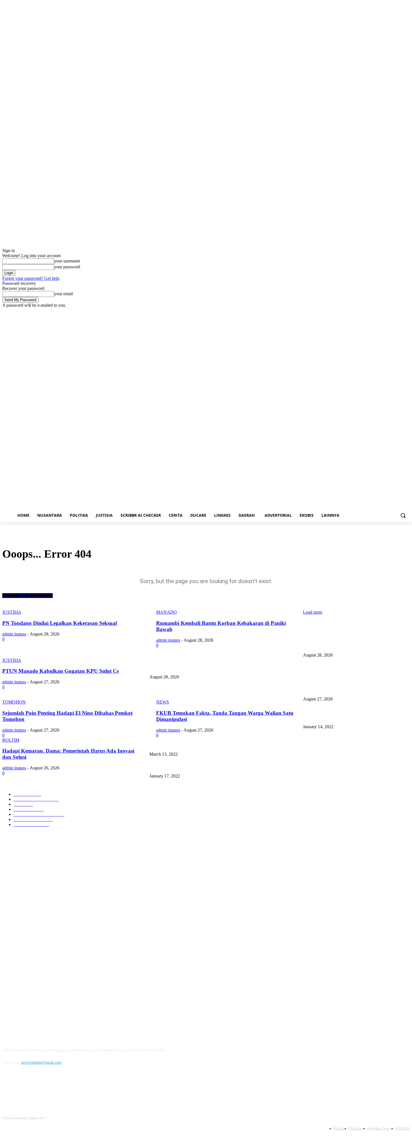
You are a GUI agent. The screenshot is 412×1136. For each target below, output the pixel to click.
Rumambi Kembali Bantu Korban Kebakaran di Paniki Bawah (198, 668)
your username (67, 261)
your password (67, 266)
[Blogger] (8, 1088)
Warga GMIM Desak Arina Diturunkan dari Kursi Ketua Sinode (353, 717)
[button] (403, 515)
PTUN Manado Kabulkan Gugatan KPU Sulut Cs (188, 690)
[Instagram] (383, 312)
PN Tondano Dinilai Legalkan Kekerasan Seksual (342, 646)
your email (63, 293)
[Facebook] (375, 312)
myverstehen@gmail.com (41, 1062)
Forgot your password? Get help (30, 278)
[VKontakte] (65, 1088)
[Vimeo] (398, 312)
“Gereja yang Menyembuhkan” (173, 767)
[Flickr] (36, 1088)
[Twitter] (391, 312)
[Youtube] (406, 312)
